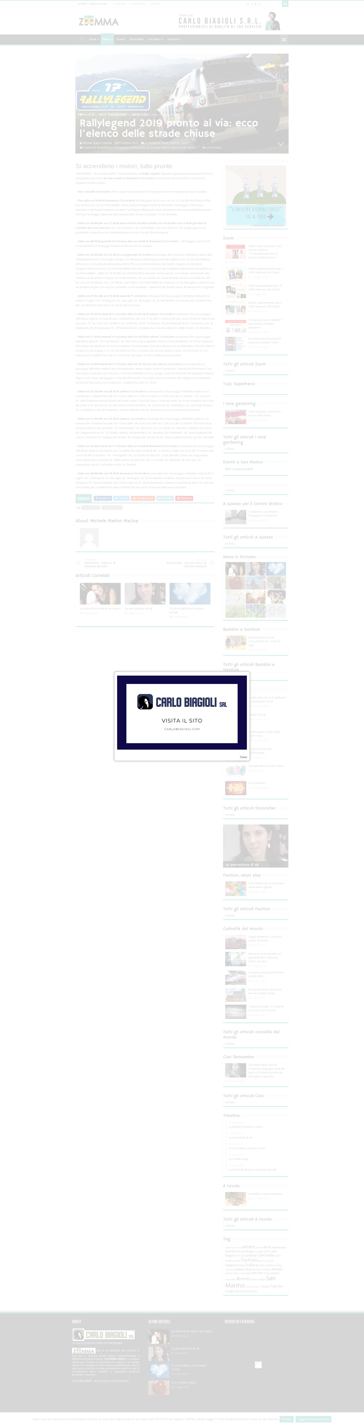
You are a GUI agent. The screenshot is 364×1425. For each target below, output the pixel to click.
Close (243, 757)
